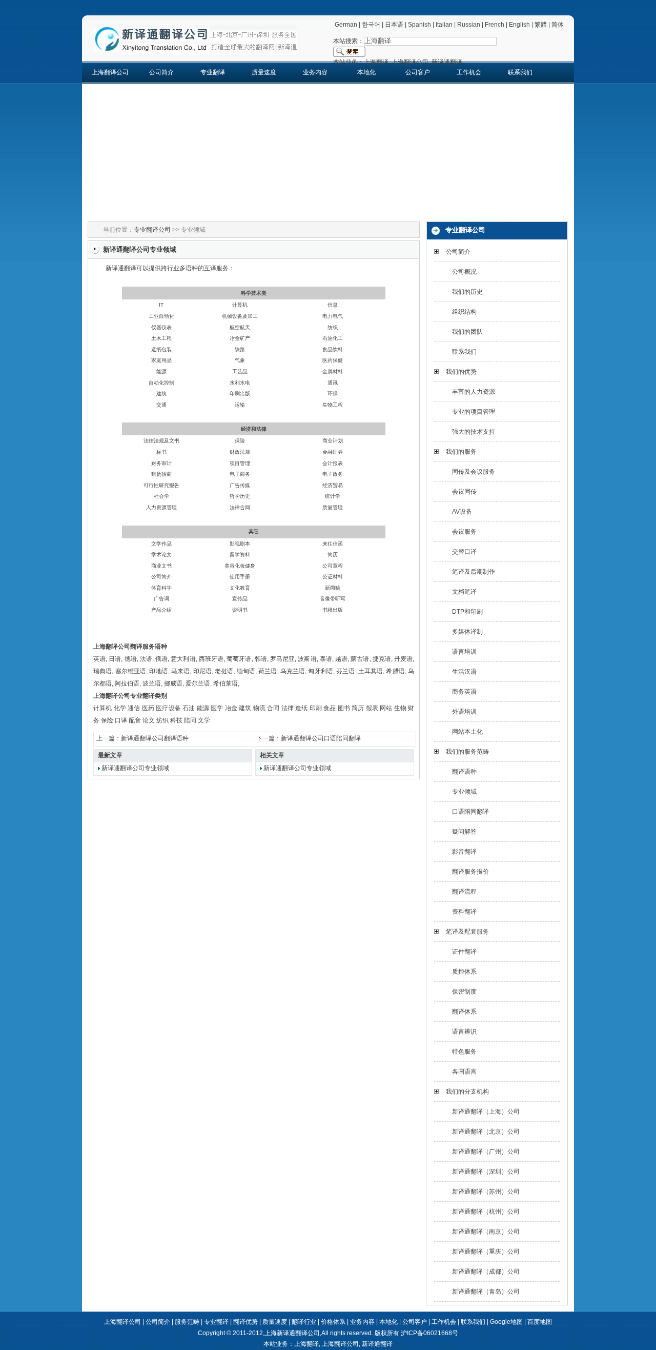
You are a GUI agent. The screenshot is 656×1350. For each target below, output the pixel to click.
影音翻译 (464, 851)
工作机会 (469, 72)
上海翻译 (306, 1343)
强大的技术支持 (473, 431)
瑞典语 (102, 671)
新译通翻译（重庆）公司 (486, 1251)
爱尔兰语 (198, 683)
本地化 (366, 72)
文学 (204, 720)
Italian (444, 24)
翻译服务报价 (470, 871)
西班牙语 (211, 658)
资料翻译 (464, 911)
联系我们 (520, 72)
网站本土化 (467, 731)
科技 (176, 720)
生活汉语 (464, 671)
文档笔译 (464, 591)
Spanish (419, 24)
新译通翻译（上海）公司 (486, 1111)
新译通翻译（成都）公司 (486, 1271)
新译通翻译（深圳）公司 (486, 1171)
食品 (329, 708)
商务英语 (464, 691)
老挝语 (224, 671)
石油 (188, 708)
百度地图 (539, 1321)
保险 (107, 720)
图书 (344, 708)
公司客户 (417, 72)
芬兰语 (345, 671)
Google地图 (506, 1321)
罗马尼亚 (282, 658)
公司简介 (161, 72)
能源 (203, 708)
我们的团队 (467, 331)
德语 (131, 658)
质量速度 (264, 72)
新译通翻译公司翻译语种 (155, 738)
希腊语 (395, 671)
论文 (148, 720)
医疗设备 (168, 708)
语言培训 (464, 651)
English (519, 24)
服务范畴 (187, 1321)
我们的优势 (461, 371)
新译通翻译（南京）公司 (486, 1231)
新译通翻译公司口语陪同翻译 (321, 738)
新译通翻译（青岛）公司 (486, 1291)
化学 (120, 708)
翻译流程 (464, 891)
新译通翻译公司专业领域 (135, 768)
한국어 (371, 24)
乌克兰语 (292, 671)
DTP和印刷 (467, 611)
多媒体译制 (467, 631)
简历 (358, 708)
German (346, 24)
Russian (468, 24)
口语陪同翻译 (470, 811)
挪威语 (173, 683)
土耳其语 (370, 671)
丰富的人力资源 (473, 391)
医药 (148, 708)
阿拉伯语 (127, 683)
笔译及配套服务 (467, 931)
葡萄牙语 (239, 658)
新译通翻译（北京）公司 (486, 1131)
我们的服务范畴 (467, 751)
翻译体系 (464, 1011)
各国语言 (464, 1071)
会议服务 (464, 531)
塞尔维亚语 (131, 671)
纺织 (162, 720)
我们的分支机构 (467, 1091)
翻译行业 (304, 1321)
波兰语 (151, 683)
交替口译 (464, 551)
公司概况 (464, 271)
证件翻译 (464, 951)
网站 (386, 708)
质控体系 (464, 971)
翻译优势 (245, 1321)
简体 (557, 24)
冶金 (231, 708)
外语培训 (464, 711)
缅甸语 (246, 671)
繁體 (541, 24)
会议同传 (464, 491)
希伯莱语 (225, 683)
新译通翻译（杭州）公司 (486, 1211)
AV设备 (462, 511)
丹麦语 (403, 658)
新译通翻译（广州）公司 (486, 1151)
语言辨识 (464, 1031)
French (494, 24)
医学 (217, 708)
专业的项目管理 (473, 411)
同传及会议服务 (473, 471)
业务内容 (315, 72)
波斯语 (307, 658)
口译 (121, 720)
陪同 (190, 720)
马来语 (180, 671)
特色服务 (464, 1051)
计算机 (102, 708)
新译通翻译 (377, 1343)
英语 (99, 658)
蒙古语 (360, 658)
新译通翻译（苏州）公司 (486, 1191)
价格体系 (333, 1321)
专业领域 (464, 791)
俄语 (161, 658)
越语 (341, 658)
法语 (146, 658)
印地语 (158, 671)
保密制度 (464, 991)
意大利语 (183, 658)
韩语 (261, 658)
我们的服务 (461, 451)
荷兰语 (267, 671)
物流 (259, 708)
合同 (273, 708)
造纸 (301, 708)
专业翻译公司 (152, 229)
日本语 (394, 24)
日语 (115, 658)
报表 (372, 708)
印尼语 (202, 671)
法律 (287, 708)
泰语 (326, 658)
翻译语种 (464, 771)
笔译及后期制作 (473, 571)
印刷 (316, 708)
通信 (134, 708)
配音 (135, 720)
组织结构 (464, 311)
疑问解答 (464, 831)
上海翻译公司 (110, 72)
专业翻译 (212, 72)
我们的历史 (467, 291)
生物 (400, 708)
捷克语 (382, 658)
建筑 (245, 708)
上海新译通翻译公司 (292, 1333)
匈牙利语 (320, 671)
